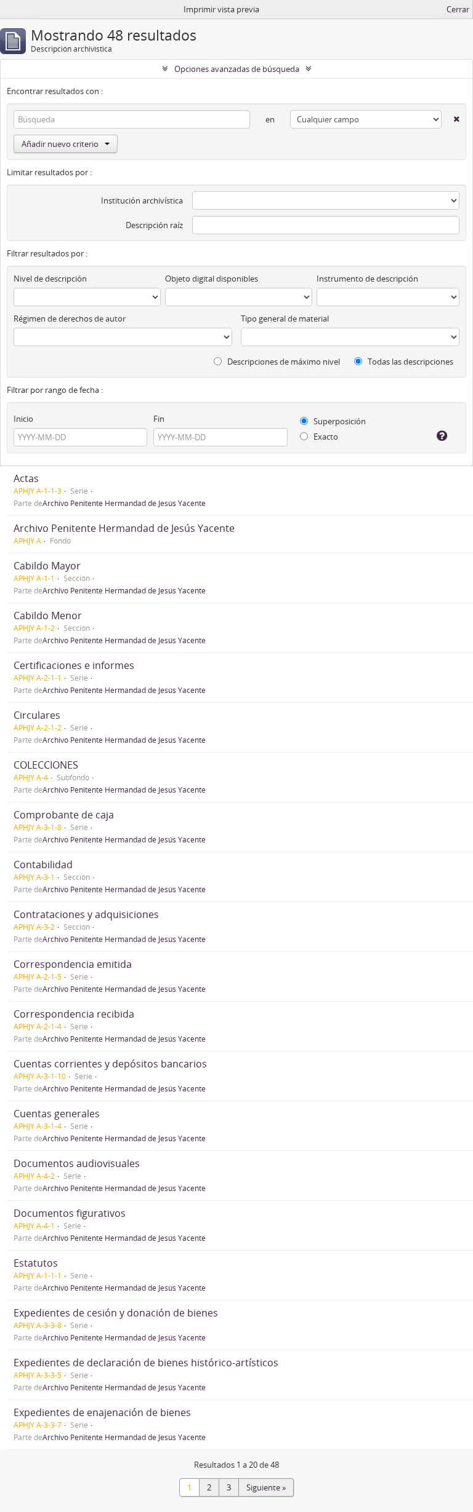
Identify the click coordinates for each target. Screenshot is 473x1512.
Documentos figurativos (70, 1213)
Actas (26, 478)
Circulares (37, 715)
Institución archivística (142, 200)
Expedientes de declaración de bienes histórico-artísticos (146, 1362)
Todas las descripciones (409, 361)
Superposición (339, 421)
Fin (158, 418)
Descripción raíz (154, 225)
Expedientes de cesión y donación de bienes (116, 1313)
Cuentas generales (57, 1113)
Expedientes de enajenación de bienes (102, 1412)
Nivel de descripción (50, 278)
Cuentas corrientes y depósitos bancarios (110, 1064)
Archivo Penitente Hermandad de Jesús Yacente (124, 503)
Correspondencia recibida (74, 1014)
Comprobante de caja (64, 814)
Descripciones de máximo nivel (282, 361)
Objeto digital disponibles (211, 278)
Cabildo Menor (48, 615)
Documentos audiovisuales (77, 1163)
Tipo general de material (285, 318)
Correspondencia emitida (73, 964)
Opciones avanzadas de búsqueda (236, 68)
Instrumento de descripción (367, 278)
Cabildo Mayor (47, 565)
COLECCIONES (46, 765)
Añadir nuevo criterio (60, 143)
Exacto (325, 436)
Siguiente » (266, 1487)
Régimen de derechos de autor (70, 318)
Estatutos (36, 1263)
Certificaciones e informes (74, 665)
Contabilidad (43, 864)
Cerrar (458, 9)
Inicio (23, 418)
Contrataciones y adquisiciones (86, 914)
